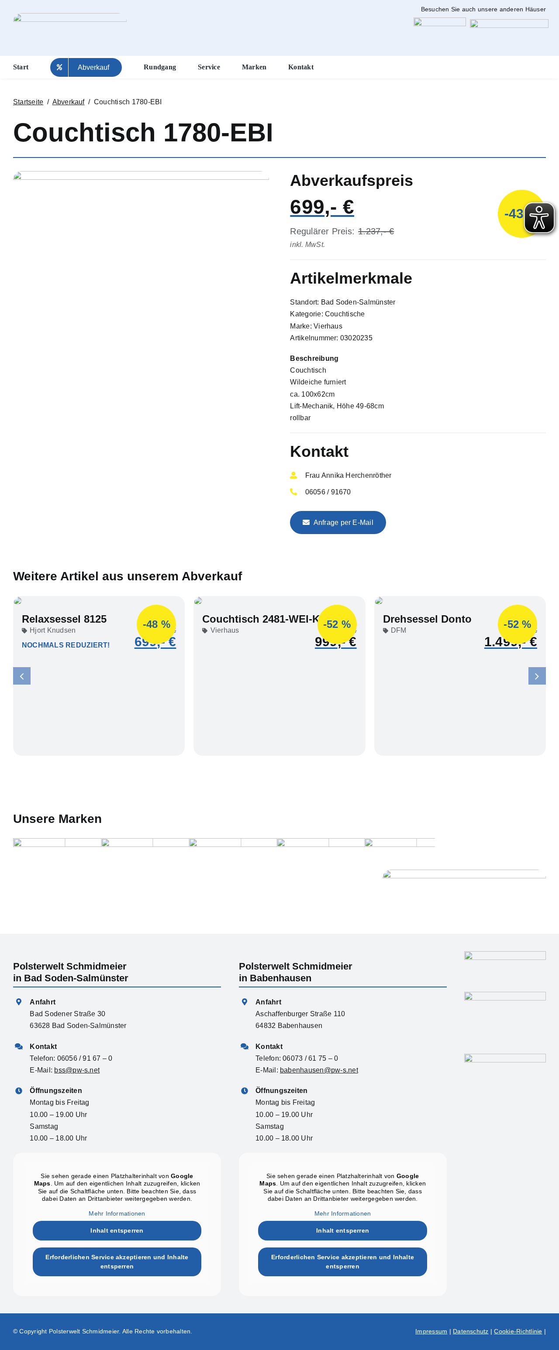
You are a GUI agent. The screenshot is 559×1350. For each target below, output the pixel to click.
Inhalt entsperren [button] (116, 1230)
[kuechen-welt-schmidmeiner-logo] (440, 20)
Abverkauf (68, 102)
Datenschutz (471, 1331)
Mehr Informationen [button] (117, 1213)
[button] (22, 676)
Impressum (431, 1331)
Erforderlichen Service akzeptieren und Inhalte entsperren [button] (116, 1262)
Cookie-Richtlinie (518, 1331)
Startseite (28, 102)
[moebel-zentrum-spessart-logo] (509, 22)
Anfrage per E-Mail (343, 522)
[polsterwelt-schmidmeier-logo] (505, 1057)
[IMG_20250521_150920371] (141, 174)
